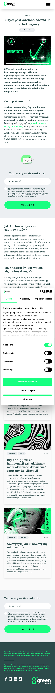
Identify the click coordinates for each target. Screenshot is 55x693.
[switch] (48, 353)
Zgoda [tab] (9, 299)
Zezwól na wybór (28, 390)
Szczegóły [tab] (25, 299)
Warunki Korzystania (24, 196)
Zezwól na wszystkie (27, 382)
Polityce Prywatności (41, 193)
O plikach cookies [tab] (43, 299)
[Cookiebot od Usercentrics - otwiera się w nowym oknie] (40, 291)
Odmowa (27, 399)
